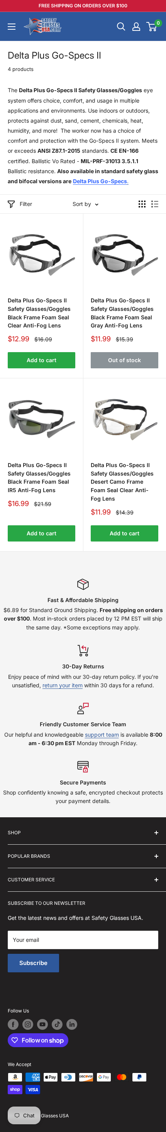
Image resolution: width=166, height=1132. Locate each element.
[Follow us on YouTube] (42, 1024)
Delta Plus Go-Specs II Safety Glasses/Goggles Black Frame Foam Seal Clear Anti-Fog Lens (39, 313)
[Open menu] (11, 27)
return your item (62, 685)
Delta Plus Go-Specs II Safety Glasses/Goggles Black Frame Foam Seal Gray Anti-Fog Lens (122, 313)
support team (102, 734)
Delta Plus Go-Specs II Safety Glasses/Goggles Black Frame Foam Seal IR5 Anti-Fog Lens (39, 477)
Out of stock (124, 360)
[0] (152, 26)
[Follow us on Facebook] (13, 1024)
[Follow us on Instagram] (27, 1024)
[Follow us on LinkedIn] (71, 1024)
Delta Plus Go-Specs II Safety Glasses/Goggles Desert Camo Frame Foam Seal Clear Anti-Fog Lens (122, 482)
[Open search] (121, 26)
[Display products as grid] (142, 204)
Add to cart (41, 360)
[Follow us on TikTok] (57, 1024)
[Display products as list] (154, 204)
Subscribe (33, 963)
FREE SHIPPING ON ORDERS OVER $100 (83, 5)
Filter (26, 204)
